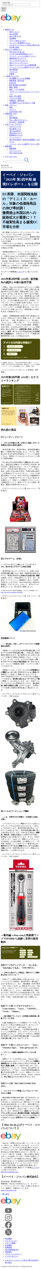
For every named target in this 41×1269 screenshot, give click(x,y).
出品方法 (12, 83)
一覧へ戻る (5, 1194)
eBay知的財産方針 (12, 1250)
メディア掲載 (10, 1243)
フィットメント (15, 137)
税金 (11, 107)
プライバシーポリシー (13, 1254)
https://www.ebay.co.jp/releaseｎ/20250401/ (12, 592)
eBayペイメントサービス (18, 63)
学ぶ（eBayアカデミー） (18, 120)
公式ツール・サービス (13, 124)
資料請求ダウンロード (17, 58)
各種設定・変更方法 (16, 101)
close (3, 10)
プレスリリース (11, 1241)
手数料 (11, 74)
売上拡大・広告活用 (16, 122)
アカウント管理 (15, 98)
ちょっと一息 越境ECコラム (19, 43)
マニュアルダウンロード (18, 61)
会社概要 (8, 1239)
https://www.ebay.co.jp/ (9, 1190)
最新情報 (8, 146)
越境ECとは (9, 29)
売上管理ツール (15, 129)
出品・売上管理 (15, 96)
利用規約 (8, 1252)
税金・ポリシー (11, 105)
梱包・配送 (13, 87)
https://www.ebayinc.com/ (9, 1172)
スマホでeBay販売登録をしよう (21, 54)
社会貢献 (8, 1245)
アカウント (13, 72)
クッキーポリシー (12, 1256)
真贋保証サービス (16, 135)
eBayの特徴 (13, 34)
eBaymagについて (15, 133)
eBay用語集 (13, 69)
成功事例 (12, 38)
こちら (20, 272)
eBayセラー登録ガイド (13, 49)
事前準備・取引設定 (16, 81)
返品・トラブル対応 (16, 89)
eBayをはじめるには (16, 52)
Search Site (6, 2)
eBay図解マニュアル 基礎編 (19, 78)
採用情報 (8, 1247)
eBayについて (14, 32)
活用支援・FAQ (11, 114)
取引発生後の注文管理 (17, 85)
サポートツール (15, 127)
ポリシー (12, 109)
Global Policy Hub (15, 111)
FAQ (11, 116)
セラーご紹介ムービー (17, 41)
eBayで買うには (15, 36)
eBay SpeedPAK (15, 131)
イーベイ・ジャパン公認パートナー (22, 56)
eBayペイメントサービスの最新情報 (22, 65)
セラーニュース (15, 151)
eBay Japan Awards (15, 153)
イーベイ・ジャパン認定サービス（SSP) (24, 67)
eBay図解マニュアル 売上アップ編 (22, 103)
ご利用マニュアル (12, 76)
